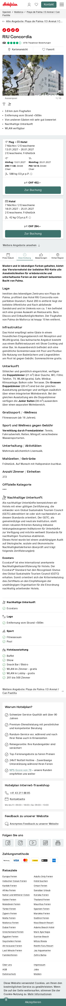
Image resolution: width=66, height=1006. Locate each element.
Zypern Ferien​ (9, 914)
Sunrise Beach (41, 937)
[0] (36, 4)
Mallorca (18, 12)
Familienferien (9, 955)
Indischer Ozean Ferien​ (14, 881)
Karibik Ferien (9, 886)
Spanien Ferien (41, 909)
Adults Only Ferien (43, 877)
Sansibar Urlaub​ (42, 890)
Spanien (6, 12)
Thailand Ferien (42, 900)
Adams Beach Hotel (44, 927)
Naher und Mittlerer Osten (16, 895)
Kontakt (49, 4)
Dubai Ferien (9, 927)
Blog (45, 843)
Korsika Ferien (41, 895)
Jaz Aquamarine (42, 951)
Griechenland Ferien (13, 932)
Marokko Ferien (42, 914)
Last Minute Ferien (12, 951)
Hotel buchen (41, 881)
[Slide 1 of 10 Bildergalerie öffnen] (33, 75)
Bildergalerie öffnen (60, 92)
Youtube (33, 843)
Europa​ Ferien (9, 877)
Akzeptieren (33, 1002)
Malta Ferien (9, 918)
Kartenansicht (19, 49)
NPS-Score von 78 (20, 770)
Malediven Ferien (11, 904)
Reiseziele (9, 870)
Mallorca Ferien (10, 923)
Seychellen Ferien (11, 941)
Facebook (8, 843)
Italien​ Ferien (9, 900)
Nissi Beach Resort (43, 923)
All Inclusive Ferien (12, 946)
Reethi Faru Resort (43, 946)
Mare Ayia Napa (42, 932)
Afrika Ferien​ (9, 890)
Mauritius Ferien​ (42, 904)
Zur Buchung (33, 190)
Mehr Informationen (40, 994)
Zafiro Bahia (40, 955)
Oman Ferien (40, 886)
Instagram (20, 843)
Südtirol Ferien (41, 918)
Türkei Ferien (9, 909)
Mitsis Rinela (40, 941)
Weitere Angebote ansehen (20, 245)
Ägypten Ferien (10, 937)
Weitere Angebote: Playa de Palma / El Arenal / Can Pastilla (30, 691)
